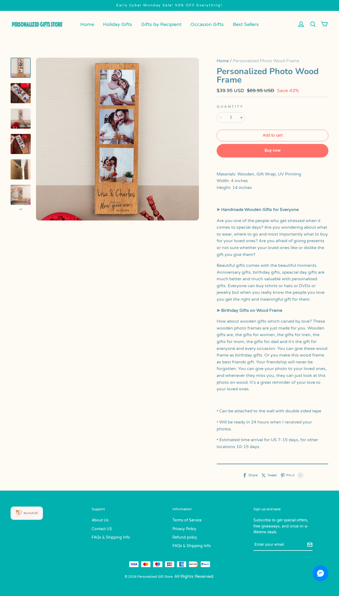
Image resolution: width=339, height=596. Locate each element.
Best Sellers (246, 24)
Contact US (102, 529)
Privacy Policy (184, 529)
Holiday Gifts (117, 24)
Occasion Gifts (207, 24)
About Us (100, 520)
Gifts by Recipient (161, 24)
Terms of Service (187, 520)
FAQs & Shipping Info (111, 537)
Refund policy (184, 537)
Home (87, 24)
